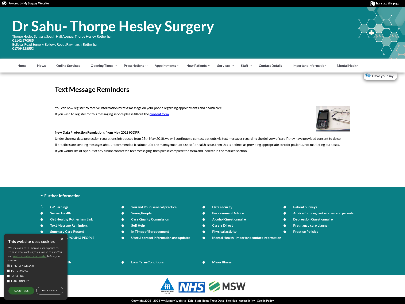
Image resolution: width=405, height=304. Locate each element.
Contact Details (270, 65)
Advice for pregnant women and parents (323, 213)
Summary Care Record (67, 231)
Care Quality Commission (150, 219)
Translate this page (387, 3)
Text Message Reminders (69, 225)
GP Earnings (59, 207)
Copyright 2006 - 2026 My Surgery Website (158, 300)
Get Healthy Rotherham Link (71, 219)
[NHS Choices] (192, 292)
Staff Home (202, 300)
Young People (141, 213)
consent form (159, 114)
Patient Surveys (305, 207)
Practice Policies (305, 231)
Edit (190, 300)
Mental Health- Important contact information (246, 238)
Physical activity (224, 231)
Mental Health (347, 65)
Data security (222, 207)
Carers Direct (222, 225)
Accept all (21, 290)
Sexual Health (60, 213)
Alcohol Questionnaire (229, 219)
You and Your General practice (154, 207)
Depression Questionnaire (313, 219)
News (41, 65)
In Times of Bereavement (150, 231)
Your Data (217, 300)
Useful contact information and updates (160, 238)
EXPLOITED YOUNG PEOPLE (72, 238)
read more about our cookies (29, 256)
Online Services (68, 65)
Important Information (309, 65)
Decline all (49, 290)
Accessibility (247, 300)
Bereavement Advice (228, 213)
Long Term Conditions (147, 262)
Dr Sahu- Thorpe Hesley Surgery (113, 25)
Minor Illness (222, 262)
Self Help (138, 225)
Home (22, 65)
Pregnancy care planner (311, 225)
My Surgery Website (36, 3)
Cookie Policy (265, 300)
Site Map (231, 300)
